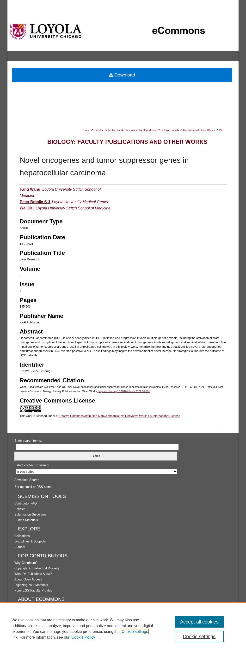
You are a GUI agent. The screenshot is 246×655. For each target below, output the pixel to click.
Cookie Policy (83, 637)
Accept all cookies (199, 621)
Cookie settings (135, 632)
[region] (123, 628)
